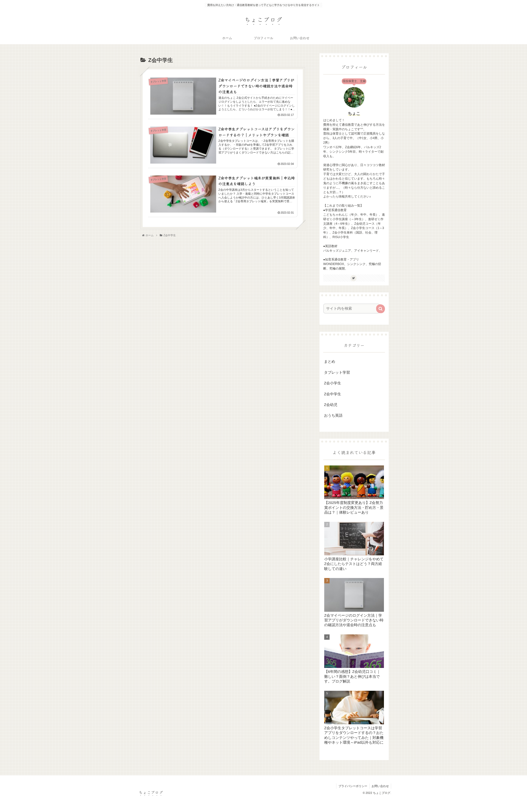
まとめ (329, 361)
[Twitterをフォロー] (353, 278)
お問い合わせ (380, 786)
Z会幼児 (330, 405)
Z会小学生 (332, 383)
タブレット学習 (337, 372)
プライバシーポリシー (352, 786)
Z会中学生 (332, 394)
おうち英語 (333, 415)
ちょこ (354, 113)
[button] (380, 308)
